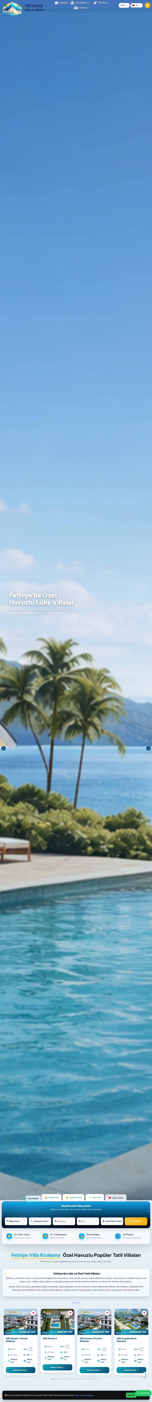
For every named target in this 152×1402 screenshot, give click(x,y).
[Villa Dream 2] (57, 1322)
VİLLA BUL (136, 1221)
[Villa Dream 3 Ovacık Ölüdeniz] (94, 1322)
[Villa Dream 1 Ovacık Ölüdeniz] (21, 1322)
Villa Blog (102, 3)
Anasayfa (63, 3)
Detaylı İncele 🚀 (20, 1370)
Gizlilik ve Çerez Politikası (84, 1395)
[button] (145, 1374)
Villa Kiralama (81, 3)
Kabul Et (131, 1395)
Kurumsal (83, 8)
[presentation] (3, 748)
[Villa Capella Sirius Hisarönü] (131, 1322)
